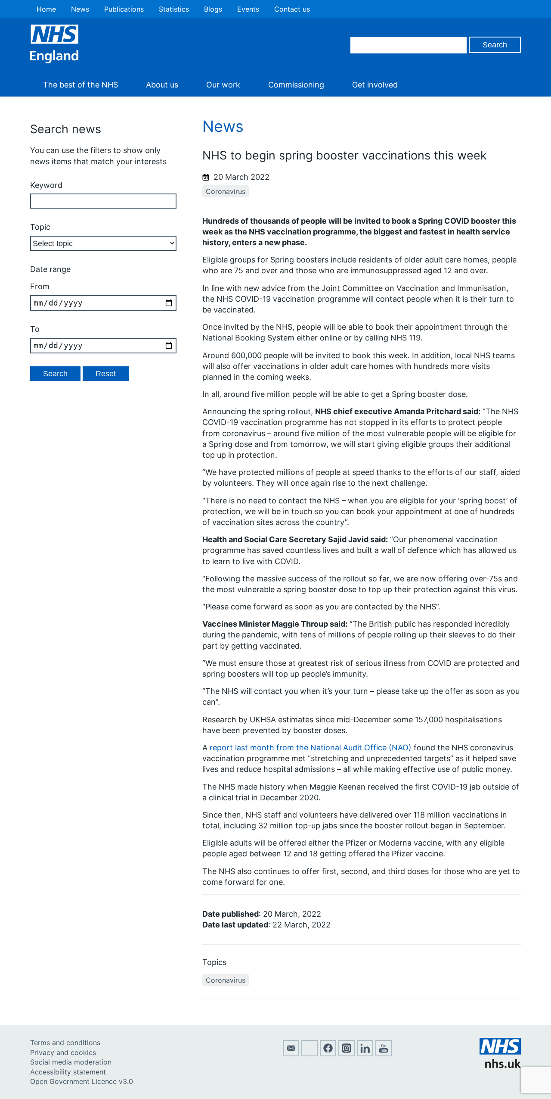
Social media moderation (70, 1062)
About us (162, 84)
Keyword (46, 185)
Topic (40, 226)
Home (46, 9)
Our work (223, 84)
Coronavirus (225, 191)
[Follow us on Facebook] (328, 1053)
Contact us (292, 9)
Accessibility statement (68, 1072)
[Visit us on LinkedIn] (365, 1053)
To (35, 329)
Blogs (213, 9)
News (80, 9)
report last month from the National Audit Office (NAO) (311, 747)
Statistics (174, 9)
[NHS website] (500, 1065)
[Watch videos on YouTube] (383, 1053)
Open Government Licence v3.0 (81, 1081)
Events (248, 9)
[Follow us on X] (309, 1053)
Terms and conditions (65, 1042)
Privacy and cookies (63, 1052)
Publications (124, 9)
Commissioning (296, 84)
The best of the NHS (80, 84)
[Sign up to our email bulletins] (291, 1053)
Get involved (375, 84)
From (40, 286)
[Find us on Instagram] (346, 1053)
